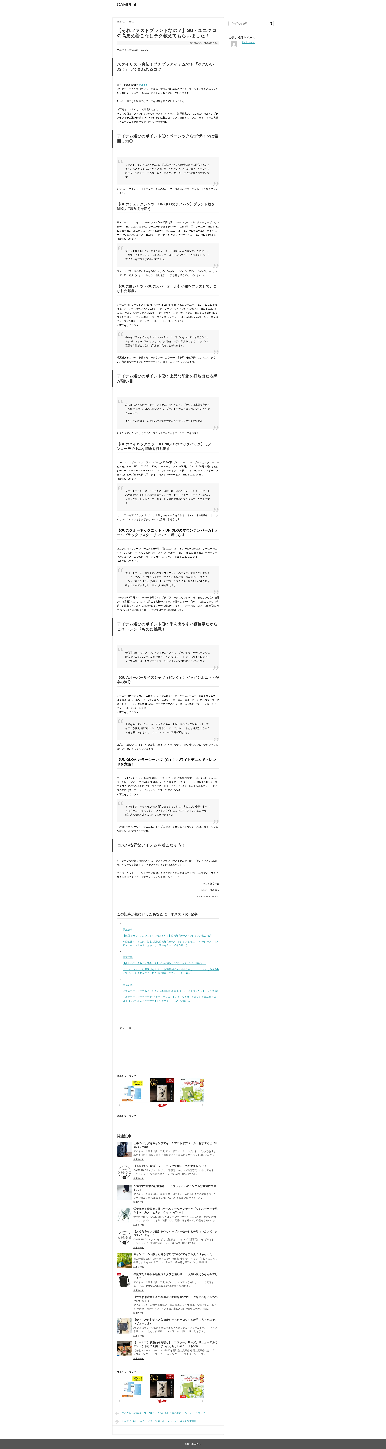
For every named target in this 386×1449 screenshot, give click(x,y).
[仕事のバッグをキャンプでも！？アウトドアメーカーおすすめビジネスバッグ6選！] (124, 1149)
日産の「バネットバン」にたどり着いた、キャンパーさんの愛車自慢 (159, 1421)
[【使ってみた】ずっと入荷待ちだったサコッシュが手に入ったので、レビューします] (124, 1326)
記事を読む (138, 1159)
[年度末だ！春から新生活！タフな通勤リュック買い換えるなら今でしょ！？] (124, 1280)
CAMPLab (127, 4)
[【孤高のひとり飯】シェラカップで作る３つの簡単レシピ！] (124, 1172)
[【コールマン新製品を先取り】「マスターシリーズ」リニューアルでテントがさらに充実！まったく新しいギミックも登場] (124, 1348)
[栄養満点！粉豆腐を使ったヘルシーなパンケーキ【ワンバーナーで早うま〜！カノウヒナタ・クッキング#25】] (124, 1215)
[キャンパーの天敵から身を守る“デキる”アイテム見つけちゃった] (124, 1260)
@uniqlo (142, 85)
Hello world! (248, 42)
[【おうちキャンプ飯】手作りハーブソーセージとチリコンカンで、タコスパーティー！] (124, 1237)
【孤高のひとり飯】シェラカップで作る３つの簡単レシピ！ (170, 1166)
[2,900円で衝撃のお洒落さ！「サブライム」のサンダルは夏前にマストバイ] (124, 1192)
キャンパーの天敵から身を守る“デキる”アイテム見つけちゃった (172, 1254)
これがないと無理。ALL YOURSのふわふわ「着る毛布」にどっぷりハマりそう (165, 1413)
